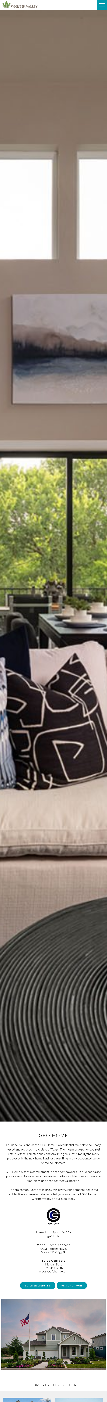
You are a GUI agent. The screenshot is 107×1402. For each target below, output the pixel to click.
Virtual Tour (71, 1285)
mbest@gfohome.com (53, 1271)
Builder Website (37, 1285)
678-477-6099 (53, 1268)
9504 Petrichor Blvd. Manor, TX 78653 (53, 1250)
